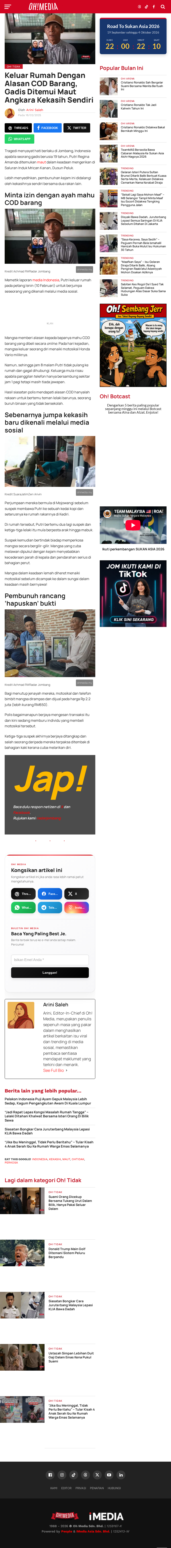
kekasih (55, 1159)
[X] (97, 1475)
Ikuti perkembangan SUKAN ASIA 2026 (133, 549)
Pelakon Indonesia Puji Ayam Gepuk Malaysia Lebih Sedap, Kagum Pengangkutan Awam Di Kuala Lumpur (48, 1101)
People (66, 1531)
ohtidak (78, 1159)
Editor (66, 1488)
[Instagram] (61, 1475)
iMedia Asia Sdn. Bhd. (93, 1531)
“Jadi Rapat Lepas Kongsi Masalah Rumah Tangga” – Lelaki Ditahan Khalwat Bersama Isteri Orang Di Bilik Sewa (47, 1116)
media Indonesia (46, 279)
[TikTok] (73, 1475)
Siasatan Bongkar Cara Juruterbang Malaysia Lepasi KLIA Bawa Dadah (47, 1131)
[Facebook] (50, 1475)
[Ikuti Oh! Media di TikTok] (146, 6)
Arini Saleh (34, 110)
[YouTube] (109, 1475)
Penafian (97, 1488)
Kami (53, 1488)
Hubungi (114, 1488)
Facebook (21, 812)
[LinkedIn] (120, 1475)
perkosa (11, 1162)
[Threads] (85, 1475)
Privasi (80, 1488)
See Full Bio (53, 1070)
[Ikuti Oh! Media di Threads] (139, 6)
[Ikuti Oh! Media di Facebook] (153, 6)
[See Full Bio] (66, 1070)
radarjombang (49, 818)
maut (41, 162)
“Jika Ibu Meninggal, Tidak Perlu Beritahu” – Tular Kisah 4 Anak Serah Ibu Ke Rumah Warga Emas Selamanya (49, 1144)
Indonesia (39, 1159)
